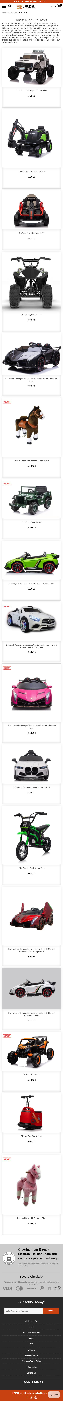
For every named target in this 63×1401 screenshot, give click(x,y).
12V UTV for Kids (31, 1075)
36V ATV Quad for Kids (31, 315)
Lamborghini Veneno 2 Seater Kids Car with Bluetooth (31, 583)
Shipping (31, 1350)
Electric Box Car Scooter (31, 1136)
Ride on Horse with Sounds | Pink (31, 1218)
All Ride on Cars (31, 1321)
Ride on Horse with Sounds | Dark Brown (31, 461)
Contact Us (31, 1373)
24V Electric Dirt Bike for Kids (31, 868)
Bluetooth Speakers (31, 1333)
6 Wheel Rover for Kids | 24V (31, 233)
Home (5, 13)
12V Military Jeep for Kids (31, 522)
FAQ (31, 1344)
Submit (51, 1311)
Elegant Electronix (26, 1393)
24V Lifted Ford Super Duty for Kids (31, 91)
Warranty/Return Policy (31, 1361)
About (31, 1338)
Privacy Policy (31, 1355)
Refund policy (31, 1367)
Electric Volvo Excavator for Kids (31, 171)
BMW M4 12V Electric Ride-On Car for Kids (31, 787)
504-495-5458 (33, 1382)
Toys (31, 1327)
